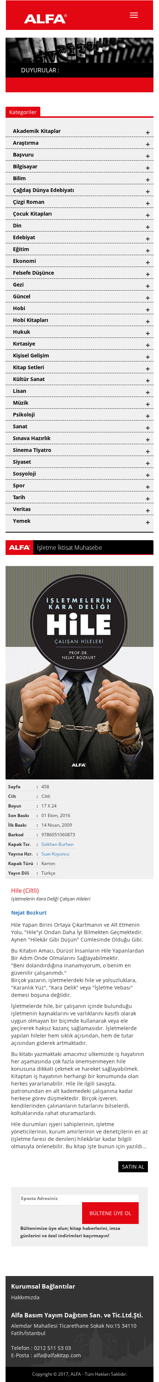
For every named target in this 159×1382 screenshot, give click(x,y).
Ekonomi (24, 260)
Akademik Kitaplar (37, 130)
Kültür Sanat (29, 379)
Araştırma (25, 142)
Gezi (18, 284)
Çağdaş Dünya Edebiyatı (43, 189)
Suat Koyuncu (55, 854)
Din (17, 225)
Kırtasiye (24, 343)
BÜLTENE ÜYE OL (110, 1213)
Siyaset (22, 461)
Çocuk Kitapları (32, 213)
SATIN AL (133, 1166)
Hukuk (21, 331)
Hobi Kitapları (30, 319)
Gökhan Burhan (58, 844)
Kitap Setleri (28, 367)
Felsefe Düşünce (33, 272)
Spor (19, 485)
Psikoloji (24, 414)
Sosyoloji (24, 473)
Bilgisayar (25, 166)
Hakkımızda (25, 1297)
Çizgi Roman (28, 201)
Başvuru (23, 154)
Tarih (19, 497)
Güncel (21, 296)
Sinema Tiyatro (32, 449)
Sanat (20, 426)
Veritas (22, 508)
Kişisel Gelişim (31, 355)
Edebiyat (24, 237)
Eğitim (21, 249)
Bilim (19, 178)
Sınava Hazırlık (32, 438)
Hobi (19, 308)
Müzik (20, 402)
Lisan (19, 390)
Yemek (22, 520)
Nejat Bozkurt (29, 912)
